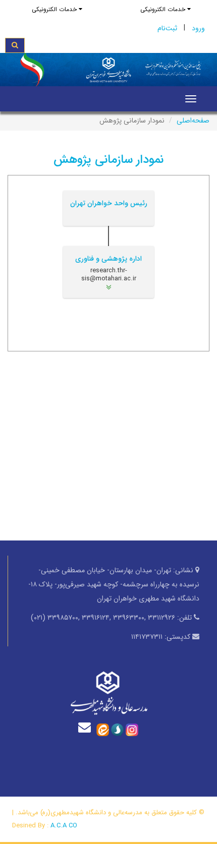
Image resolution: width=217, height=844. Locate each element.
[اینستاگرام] (132, 729)
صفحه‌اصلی (193, 120)
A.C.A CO (63, 825)
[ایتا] (102, 729)
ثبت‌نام (167, 28)
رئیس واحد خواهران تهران (108, 203)
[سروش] (117, 729)
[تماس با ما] (86, 727)
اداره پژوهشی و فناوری (108, 258)
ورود (198, 28)
